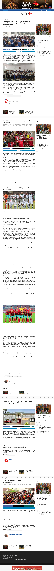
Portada (4, 19)
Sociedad (16, 17)
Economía (6, 17)
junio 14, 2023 (16, 128)
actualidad (8, 376)
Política (11, 17)
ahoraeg (5, 29)
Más (47, 17)
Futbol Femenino (13, 455)
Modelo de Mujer (41, 17)
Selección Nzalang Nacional (17, 376)
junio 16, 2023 (9, 29)
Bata (16, 556)
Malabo (16, 555)
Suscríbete (48, 10)
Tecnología (29, 17)
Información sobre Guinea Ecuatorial (20, 559)
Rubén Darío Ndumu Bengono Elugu (8, 128)
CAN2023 (12, 376)
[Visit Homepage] (27, 13)
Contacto (5, 10)
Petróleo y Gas (23, 17)
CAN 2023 (12, 530)
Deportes (35, 17)
